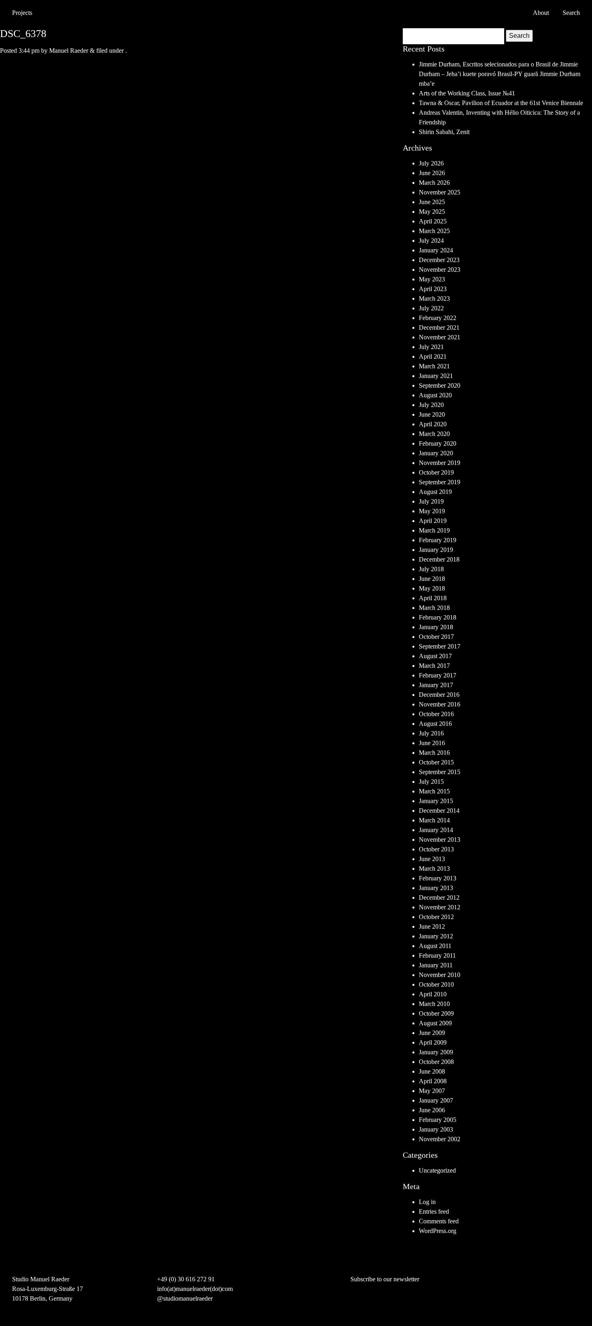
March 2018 (434, 607)
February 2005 (437, 1119)
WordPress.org (437, 1230)
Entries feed (434, 1211)
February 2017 (437, 675)
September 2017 (439, 646)
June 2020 (432, 414)
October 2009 (436, 1013)
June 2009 (432, 1032)
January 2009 (436, 1052)
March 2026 (434, 182)
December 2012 (439, 897)
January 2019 (436, 549)
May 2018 (432, 588)
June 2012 (432, 926)
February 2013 (437, 878)
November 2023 (439, 269)
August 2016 (435, 723)
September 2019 (439, 482)
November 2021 (439, 337)
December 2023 (439, 259)
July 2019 (431, 501)
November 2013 (439, 839)
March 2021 (434, 366)
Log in (427, 1201)
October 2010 (436, 984)
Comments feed (439, 1221)
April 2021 (433, 356)
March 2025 (434, 230)
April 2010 (433, 994)
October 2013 (436, 849)
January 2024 (436, 250)
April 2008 (433, 1081)
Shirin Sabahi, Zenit (444, 131)
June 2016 (432, 742)
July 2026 (431, 163)
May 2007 (432, 1090)
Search (519, 35)
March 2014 (434, 820)
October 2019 (436, 472)
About (541, 12)
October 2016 (436, 714)
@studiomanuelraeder (185, 1298)
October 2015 (436, 762)
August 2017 (435, 656)
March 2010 (434, 1003)
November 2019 (439, 462)
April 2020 (433, 424)
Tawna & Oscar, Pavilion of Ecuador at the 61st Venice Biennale (501, 102)
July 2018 (431, 569)
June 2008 (432, 1071)
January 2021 (436, 375)
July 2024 (431, 240)
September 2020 (439, 385)
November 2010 (439, 974)
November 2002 (439, 1139)
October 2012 (436, 916)
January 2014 (436, 829)
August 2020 (435, 395)
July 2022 (431, 308)
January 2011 (436, 965)
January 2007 (436, 1100)
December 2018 (439, 559)
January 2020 (436, 453)
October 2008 (436, 1061)
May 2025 (432, 211)
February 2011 (437, 955)
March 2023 (434, 298)
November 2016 (439, 704)
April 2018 (433, 598)
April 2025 (433, 221)
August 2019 (435, 491)
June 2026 (432, 172)
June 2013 (432, 858)
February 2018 (437, 617)
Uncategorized (437, 1170)
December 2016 (439, 694)
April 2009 (433, 1042)
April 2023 (433, 288)
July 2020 (431, 404)
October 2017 (436, 636)
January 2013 (436, 887)
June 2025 (432, 201)
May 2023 (432, 279)
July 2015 (431, 781)
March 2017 (434, 665)
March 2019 (434, 530)
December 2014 (439, 810)
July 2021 (431, 346)
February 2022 (437, 317)
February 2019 (437, 540)
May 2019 (432, 511)
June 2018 (432, 578)
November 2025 (439, 192)
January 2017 (436, 685)
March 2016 (434, 752)
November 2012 (439, 907)
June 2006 (432, 1110)
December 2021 (439, 327)
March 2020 (434, 433)
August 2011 (435, 945)
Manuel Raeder (68, 50)
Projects (22, 12)
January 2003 (436, 1129)
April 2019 (433, 520)
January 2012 (436, 936)
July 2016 (431, 733)
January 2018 (436, 627)
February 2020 (437, 443)
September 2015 (439, 771)
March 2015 (434, 791)
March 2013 (434, 868)
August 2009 (435, 1023)
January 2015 (436, 800)
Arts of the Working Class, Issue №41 (467, 93)
